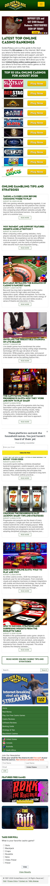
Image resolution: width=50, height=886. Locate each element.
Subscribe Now (25, 453)
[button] (25, 436)
